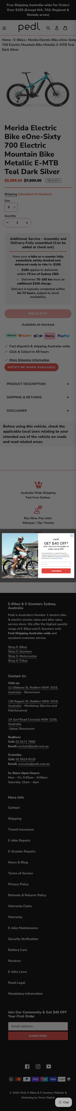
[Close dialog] (71, 535)
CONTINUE (56, 570)
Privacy (60, 558)
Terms (56, 558)
